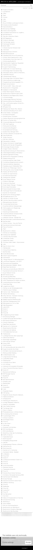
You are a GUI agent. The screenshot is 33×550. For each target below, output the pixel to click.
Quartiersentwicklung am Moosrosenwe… (14, 150)
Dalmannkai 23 (6, 446)
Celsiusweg (5, 425)
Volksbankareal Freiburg (9, 76)
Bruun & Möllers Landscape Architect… (13, 23)
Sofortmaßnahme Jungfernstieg (11, 80)
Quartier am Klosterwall (9, 192)
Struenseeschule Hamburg (9, 129)
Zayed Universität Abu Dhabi (10, 349)
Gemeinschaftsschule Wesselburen (12, 101)
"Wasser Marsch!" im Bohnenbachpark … (13, 259)
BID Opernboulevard (8, 379)
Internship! (5, 49)
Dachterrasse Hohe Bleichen (10, 476)
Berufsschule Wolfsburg (9, 372)
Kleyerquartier (6, 360)
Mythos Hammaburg (8, 293)
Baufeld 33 (5, 375)
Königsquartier (6, 398)
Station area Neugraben (9, 30)
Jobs (4, 19)
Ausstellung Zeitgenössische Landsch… (13, 162)
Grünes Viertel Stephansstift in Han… (12, 57)
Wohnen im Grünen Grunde (10, 198)
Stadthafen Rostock (8, 74)
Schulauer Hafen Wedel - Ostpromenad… (13, 242)
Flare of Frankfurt (7, 227)
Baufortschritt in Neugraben (10, 88)
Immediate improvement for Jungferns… (13, 32)
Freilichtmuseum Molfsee (9, 65)
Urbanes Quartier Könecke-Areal (11, 48)
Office (4, 13)
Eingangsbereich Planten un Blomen (12, 444)
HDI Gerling (5, 393)
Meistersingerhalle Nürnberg (10, 154)
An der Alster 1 (6, 423)
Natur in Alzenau (7, 410)
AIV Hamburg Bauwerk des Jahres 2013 (13, 347)
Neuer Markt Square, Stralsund (11, 91)
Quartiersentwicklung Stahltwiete (11, 225)
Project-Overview (7, 137)
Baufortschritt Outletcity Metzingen (12, 509)
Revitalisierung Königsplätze (10, 263)
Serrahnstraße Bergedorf (9, 128)
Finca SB (5, 313)
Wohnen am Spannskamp (9, 173)
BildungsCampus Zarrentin (9, 202)
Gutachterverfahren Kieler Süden (11, 160)
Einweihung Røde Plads (8, 276)
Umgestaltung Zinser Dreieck (10, 314)
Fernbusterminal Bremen (9, 126)
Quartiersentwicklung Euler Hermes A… (13, 271)
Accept (28, 542)
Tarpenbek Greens (7, 391)
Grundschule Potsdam (8, 114)
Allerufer (5, 442)
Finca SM (5, 488)
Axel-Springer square (8, 42)
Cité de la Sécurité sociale (9, 236)
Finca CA (5, 471)
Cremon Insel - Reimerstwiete (10, 292)
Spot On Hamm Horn (8, 246)
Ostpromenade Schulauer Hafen (11, 189)
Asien (4, 389)
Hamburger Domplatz (8, 44)
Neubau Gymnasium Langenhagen (12, 143)
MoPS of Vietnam (7, 435)
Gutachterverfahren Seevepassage (11, 206)
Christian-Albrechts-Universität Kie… (12, 133)
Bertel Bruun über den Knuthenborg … (13, 433)
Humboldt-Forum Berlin (9, 362)
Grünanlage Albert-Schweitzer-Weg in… (13, 78)
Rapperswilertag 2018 (8, 158)
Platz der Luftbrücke (8, 139)
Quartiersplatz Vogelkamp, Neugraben (13, 63)
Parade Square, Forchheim (9, 116)
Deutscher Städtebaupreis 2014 (11, 301)
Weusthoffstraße (7, 135)
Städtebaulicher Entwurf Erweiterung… (13, 55)
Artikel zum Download (8, 183)
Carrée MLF (5, 490)
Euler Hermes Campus (8, 341)
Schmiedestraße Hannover (9, 332)
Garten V (5, 309)
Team (4, 15)
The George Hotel (7, 408)
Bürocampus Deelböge (8, 28)
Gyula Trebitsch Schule (8, 179)
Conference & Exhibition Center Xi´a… (12, 459)
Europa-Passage (7, 478)
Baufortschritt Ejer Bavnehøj (10, 511)
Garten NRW (6, 343)
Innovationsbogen (7, 97)
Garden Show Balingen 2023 (10, 131)
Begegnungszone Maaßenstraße (11, 299)
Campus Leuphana (7, 417)
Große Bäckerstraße (8, 253)
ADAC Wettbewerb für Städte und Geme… (14, 280)
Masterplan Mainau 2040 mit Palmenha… (14, 72)
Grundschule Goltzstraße (9, 175)
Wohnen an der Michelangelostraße (12, 288)
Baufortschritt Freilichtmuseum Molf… (13, 93)
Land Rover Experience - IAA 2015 (11, 261)
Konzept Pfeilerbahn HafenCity (10, 402)
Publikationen (6, 334)
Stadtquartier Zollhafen (8, 177)
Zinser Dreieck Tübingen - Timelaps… (12, 185)
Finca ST (5, 461)
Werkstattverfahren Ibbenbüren (11, 164)
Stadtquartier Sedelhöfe (9, 234)
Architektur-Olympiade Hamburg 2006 (13, 475)
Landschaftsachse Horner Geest (11, 282)
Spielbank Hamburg (8, 482)
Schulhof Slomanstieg (8, 499)
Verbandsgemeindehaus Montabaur (12, 152)
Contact (25, 8)
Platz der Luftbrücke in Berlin (10, 36)
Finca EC (5, 484)
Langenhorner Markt (8, 286)
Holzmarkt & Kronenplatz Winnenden (12, 366)
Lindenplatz (5, 454)
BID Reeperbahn (7, 38)
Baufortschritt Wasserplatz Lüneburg (12, 156)
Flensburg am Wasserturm (10, 400)
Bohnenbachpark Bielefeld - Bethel (11, 265)
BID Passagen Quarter (8, 374)
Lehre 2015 (5, 307)
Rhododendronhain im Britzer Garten (12, 412)
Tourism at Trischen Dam (9, 120)
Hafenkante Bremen (8, 396)
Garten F (5, 311)
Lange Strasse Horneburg (9, 356)
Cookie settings (7, 542)
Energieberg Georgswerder (9, 440)
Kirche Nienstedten (7, 465)
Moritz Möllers (6, 503)
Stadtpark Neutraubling (9, 297)
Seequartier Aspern (7, 240)
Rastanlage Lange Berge (9, 339)
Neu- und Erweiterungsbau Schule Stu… (13, 103)
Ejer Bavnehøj (6, 221)
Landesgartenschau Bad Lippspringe (12, 335)
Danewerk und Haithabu (9, 427)
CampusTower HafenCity (9, 250)
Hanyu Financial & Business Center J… (13, 368)
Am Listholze (6, 364)
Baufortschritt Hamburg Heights (11, 194)
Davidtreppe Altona (7, 419)
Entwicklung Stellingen (8, 316)
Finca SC (5, 421)
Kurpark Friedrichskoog (8, 67)
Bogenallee (5, 486)
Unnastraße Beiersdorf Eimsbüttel (11, 122)
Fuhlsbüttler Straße (7, 238)
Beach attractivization (8, 84)
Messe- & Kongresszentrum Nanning (12, 498)
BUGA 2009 (5, 46)
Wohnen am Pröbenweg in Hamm (11, 168)
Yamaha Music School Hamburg (11, 473)
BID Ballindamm (7, 34)
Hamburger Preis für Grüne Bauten (12, 190)
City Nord (5, 496)
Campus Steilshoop (8, 322)
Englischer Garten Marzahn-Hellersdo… (13, 395)
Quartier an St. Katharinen (9, 326)
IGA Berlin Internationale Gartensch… (12, 351)
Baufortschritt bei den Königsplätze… (12, 145)
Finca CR (5, 492)
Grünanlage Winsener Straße (10, 147)
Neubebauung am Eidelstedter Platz (12, 166)
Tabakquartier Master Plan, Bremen (12, 109)
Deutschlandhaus (7, 26)
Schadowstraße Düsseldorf (10, 25)
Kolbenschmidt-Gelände (9, 330)
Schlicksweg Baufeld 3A (9, 61)
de (29, 8)
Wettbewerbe (6, 248)
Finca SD (5, 377)
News (4, 21)
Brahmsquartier (7, 438)
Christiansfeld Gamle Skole (9, 204)
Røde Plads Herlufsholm (9, 267)
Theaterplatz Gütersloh (8, 469)
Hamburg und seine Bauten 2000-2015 (13, 269)
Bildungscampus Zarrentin (9, 51)
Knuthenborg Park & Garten (10, 414)
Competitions (6, 11)
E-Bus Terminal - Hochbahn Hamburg (12, 295)
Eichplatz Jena (6, 381)
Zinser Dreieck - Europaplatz (10, 112)
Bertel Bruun (6, 501)
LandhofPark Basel (7, 358)
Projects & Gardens (7, 9)
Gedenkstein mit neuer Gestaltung (11, 68)
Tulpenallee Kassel (7, 436)
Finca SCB (5, 456)
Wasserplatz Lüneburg (8, 141)
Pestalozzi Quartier (7, 467)
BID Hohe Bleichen (7, 429)
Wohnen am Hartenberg (9, 232)
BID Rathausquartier (8, 53)
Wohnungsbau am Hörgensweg (11, 208)
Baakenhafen (6, 383)
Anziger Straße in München (10, 149)
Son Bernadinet (6, 494)
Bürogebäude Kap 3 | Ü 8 (9, 196)
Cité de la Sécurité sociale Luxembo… (12, 200)
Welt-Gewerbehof (7, 305)
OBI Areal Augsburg (8, 124)
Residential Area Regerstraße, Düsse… (13, 95)
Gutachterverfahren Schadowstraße (12, 213)
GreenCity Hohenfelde (8, 404)
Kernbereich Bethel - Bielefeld (10, 452)
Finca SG (5, 463)
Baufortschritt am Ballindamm (10, 507)
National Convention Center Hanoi (11, 480)
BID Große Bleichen (7, 431)
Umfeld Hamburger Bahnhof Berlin (11, 318)
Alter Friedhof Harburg (8, 406)
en (31, 8)
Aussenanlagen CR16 (8, 415)
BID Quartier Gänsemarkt (9, 320)
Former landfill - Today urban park (11, 86)
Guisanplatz (5, 387)
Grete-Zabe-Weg (7, 284)
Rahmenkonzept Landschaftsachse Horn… (14, 219)
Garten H (5, 457)
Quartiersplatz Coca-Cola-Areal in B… (12, 59)
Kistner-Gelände (7, 210)
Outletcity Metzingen (8, 40)
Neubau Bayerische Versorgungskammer (13, 118)
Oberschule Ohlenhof (8, 337)
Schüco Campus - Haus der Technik (12, 223)
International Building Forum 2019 (11, 110)
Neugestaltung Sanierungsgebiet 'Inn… (13, 82)
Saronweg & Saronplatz (9, 187)
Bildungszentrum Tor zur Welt (10, 303)
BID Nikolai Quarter (7, 274)
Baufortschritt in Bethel (8, 231)
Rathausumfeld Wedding (9, 353)
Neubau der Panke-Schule (9, 171)
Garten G (5, 385)
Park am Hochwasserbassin (10, 505)
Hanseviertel (6, 257)
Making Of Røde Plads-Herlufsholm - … (13, 278)
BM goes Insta (6, 107)
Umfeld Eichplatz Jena (8, 354)
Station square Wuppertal (9, 255)
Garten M (5, 370)
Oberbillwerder (6, 105)
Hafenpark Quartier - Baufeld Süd (11, 217)
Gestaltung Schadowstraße (10, 211)
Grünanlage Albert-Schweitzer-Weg (12, 70)
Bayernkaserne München (9, 328)
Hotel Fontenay (6, 345)
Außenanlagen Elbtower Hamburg (11, 99)
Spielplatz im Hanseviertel (9, 89)
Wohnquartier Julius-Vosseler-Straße (12, 170)
